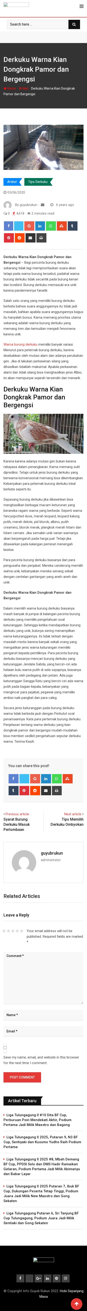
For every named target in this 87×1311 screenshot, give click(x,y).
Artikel (23, 88)
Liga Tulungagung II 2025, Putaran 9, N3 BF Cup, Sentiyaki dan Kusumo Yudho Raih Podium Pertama (42, 1142)
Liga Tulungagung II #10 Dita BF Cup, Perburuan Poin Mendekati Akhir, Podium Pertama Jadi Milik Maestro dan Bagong (37, 1120)
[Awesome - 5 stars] (21, 931)
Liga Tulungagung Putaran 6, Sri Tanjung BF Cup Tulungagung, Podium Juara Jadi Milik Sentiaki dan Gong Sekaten (41, 1218)
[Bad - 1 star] (4, 931)
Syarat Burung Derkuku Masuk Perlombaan (16, 824)
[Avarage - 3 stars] (13, 931)
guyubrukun (52, 853)
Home (11, 88)
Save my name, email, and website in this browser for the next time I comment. (41, 1060)
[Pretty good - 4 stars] (17, 931)
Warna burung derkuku (20, 344)
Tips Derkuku (38, 182)
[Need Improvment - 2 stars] (8, 931)
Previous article (17, 814)
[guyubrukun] (42, 205)
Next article (72, 814)
